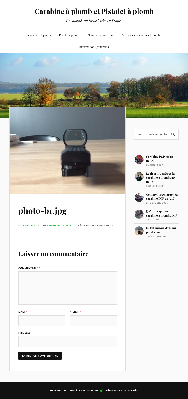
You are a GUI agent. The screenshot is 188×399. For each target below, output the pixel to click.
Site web (24, 332)
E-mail (76, 312)
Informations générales (94, 47)
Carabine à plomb (39, 35)
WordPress (91, 390)
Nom (22, 312)
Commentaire (29, 268)
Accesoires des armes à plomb (141, 35)
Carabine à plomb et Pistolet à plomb (94, 11)
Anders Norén (128, 390)
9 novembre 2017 (59, 225)
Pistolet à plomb (69, 35)
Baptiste (29, 225)
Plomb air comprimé (100, 35)
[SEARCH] (173, 134)
